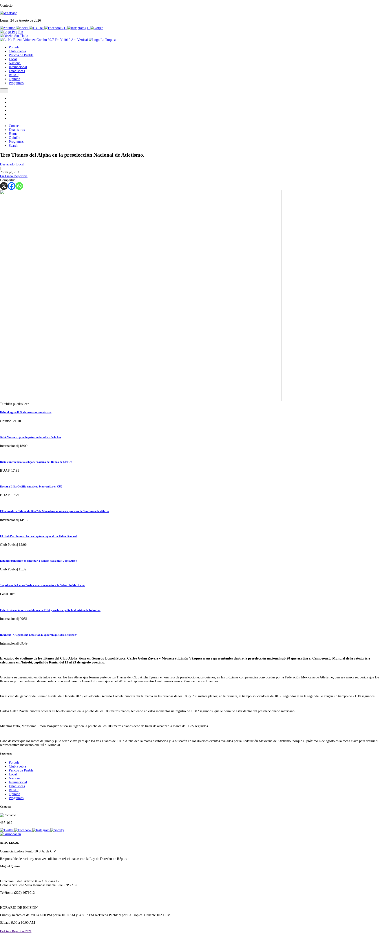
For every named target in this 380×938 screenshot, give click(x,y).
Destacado (7, 164)
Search (13, 145)
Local (13, 59)
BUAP (13, 75)
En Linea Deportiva (13, 176)
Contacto (15, 126)
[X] (4, 186)
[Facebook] (11, 186)
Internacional (18, 67)
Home (13, 134)
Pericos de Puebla (21, 55)
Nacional (15, 63)
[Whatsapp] (19, 186)
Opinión (14, 79)
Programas (16, 83)
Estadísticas (17, 71)
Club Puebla (17, 51)
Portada (14, 47)
